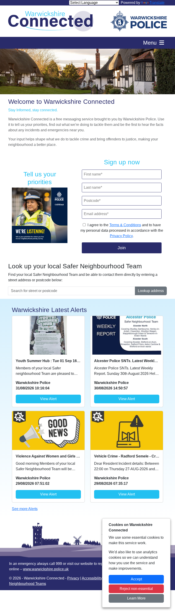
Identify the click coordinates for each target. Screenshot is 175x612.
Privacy (73, 578)
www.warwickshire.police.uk (46, 569)
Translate (157, 3)
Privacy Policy (121, 236)
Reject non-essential (136, 589)
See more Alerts (25, 509)
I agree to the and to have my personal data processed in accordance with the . (121, 230)
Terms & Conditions (125, 225)
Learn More (136, 598)
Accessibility (92, 578)
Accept (136, 579)
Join (122, 247)
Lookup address (151, 291)
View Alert (48, 399)
